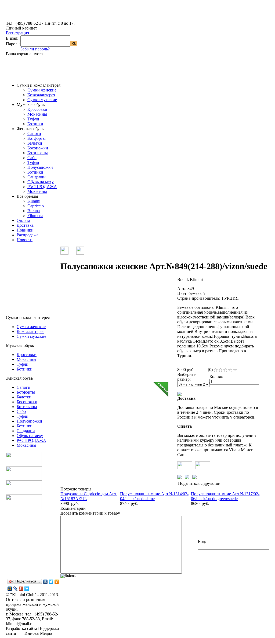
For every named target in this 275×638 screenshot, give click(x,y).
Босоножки (37, 148)
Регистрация (17, 33)
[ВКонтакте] (45, 581)
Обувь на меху (40, 181)
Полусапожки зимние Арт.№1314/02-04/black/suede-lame (154, 496)
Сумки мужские (42, 99)
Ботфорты (36, 138)
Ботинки (35, 124)
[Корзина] (14, 72)
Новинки (25, 230)
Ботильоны (37, 153)
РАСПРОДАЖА (42, 186)
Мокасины (37, 114)
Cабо (32, 157)
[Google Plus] (21, 588)
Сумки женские (41, 90)
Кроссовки (37, 109)
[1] (216, 370)
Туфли (33, 119)
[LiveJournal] (15, 588)
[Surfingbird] (27, 588)
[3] (225, 370)
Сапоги (34, 133)
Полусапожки (40, 167)
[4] (230, 370)
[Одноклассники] (57, 581)
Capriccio (35, 206)
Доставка (25, 225)
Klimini (33, 201)
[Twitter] (51, 581)
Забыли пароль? (35, 49)
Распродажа (27, 235)
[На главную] (26, 19)
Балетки (34, 143)
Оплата (23, 220)
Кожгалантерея (41, 95)
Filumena (35, 215)
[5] (235, 370)
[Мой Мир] (10, 588)
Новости (24, 239)
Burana (33, 210)
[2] (220, 370)
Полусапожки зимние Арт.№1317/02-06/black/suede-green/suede (225, 496)
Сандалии (36, 177)
